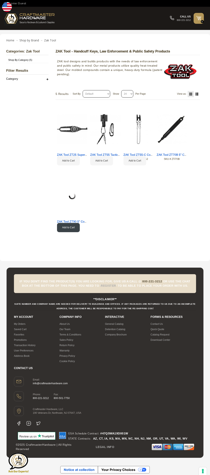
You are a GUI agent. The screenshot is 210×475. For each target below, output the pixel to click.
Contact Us (157, 324)
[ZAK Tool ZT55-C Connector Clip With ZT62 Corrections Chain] (138, 129)
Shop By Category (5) (20, 60)
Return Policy (66, 345)
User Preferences (23, 350)
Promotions (20, 340)
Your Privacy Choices (118, 470)
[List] (197, 94)
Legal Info (105, 447)
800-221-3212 (41, 398)
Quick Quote (157, 329)
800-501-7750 (62, 398)
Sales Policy (66, 340)
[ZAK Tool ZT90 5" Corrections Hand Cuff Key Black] (72, 196)
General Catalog (114, 324)
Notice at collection (79, 470)
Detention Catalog (115, 329)
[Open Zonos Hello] (7, 7)
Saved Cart (20, 329)
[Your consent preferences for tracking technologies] (203, 471)
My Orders (19, 324)
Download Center (160, 340)
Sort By (77, 93)
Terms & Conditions (70, 334)
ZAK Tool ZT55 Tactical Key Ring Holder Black (120, 154)
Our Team (64, 329)
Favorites (19, 334)
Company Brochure (116, 334)
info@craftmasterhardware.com (50, 383)
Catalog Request (160, 334)
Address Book (22, 356)
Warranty (64, 350)
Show (116, 93)
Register (108, 285)
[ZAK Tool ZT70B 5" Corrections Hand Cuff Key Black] (172, 129)
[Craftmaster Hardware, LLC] (29, 18)
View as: (181, 93)
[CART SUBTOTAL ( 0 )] (199, 18)
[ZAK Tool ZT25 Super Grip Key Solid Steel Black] (72, 129)
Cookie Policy (67, 361)
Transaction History (24, 345)
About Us (64, 324)
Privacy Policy (67, 356)
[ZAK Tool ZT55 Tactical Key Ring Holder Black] (105, 129)
